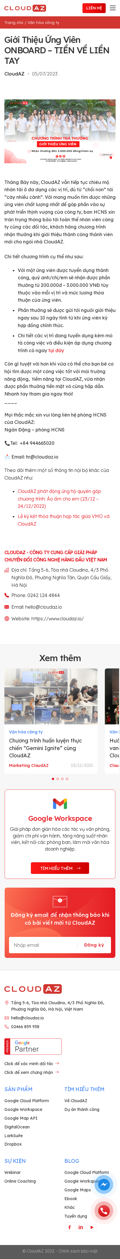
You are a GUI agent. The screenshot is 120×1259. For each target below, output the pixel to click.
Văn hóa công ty (43, 22)
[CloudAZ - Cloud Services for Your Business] (26, 8)
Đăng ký (94, 945)
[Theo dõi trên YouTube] (92, 1227)
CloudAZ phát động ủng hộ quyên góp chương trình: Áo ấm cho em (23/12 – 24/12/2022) (59, 498)
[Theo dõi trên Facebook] (69, 1227)
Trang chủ (13, 22)
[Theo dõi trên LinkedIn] (80, 1227)
